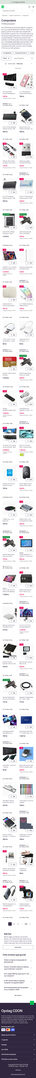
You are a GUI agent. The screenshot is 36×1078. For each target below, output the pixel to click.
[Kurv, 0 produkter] (29, 7)
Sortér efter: (12, 64)
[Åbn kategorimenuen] (33, 7)
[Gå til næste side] (30, 924)
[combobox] (18, 10)
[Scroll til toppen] (32, 1003)
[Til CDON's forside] (2, 7)
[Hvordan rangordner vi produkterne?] (5, 63)
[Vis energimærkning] (21, 454)
